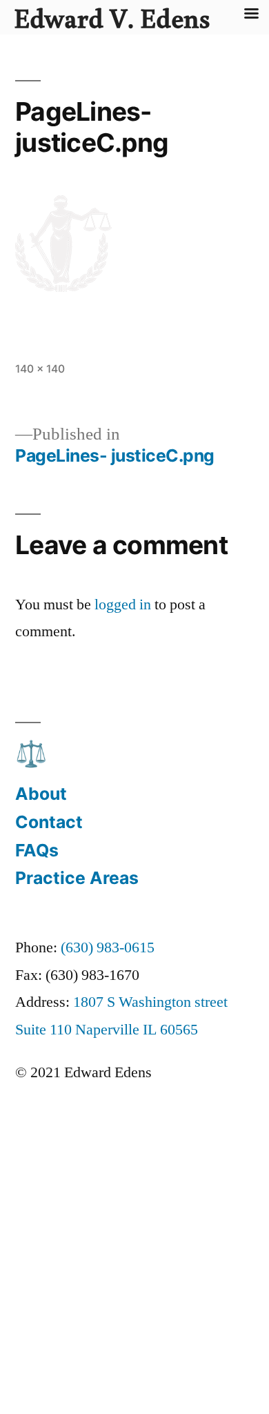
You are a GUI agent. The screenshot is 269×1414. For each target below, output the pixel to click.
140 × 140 (40, 368)
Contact (49, 822)
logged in (122, 604)
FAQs (37, 850)
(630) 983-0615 (108, 947)
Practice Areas (77, 877)
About (41, 793)
